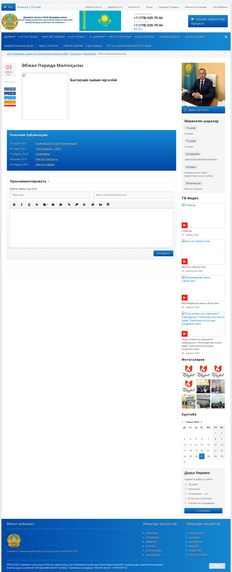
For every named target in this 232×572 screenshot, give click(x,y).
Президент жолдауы (169, 7)
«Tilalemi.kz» (195, 550)
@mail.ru (138, 28)
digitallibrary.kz (115, 7)
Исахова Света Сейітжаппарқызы (56, 143)
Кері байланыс (220, 7)
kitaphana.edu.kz (94, 7)
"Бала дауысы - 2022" (49, 148)
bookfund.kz (134, 7)
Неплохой (194, 489)
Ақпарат (10, 37)
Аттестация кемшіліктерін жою (129, 46)
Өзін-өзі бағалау (53, 37)
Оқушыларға (145, 37)
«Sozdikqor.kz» (153, 554)
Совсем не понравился (201, 503)
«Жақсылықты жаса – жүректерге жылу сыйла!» (199, 174)
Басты (149, 7)
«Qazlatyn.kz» (196, 541)
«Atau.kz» (194, 546)
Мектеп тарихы (45, 164)
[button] (14, 204)
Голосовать (203, 510)
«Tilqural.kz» (151, 533)
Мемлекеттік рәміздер (196, 7)
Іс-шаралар (97, 37)
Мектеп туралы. (193, 188)
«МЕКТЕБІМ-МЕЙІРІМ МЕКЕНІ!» (200, 159)
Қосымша (95, 46)
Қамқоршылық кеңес (19, 46)
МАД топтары (48, 46)
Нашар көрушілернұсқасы (208, 21)
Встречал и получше (200, 498)
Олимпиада (43, 154)
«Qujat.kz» (194, 537)
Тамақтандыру (169, 37)
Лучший (193, 484)
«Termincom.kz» (153, 550)
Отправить (163, 253)
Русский (36, 7)
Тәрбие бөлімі (73, 46)
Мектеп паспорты (47, 159)
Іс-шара (188, 133)
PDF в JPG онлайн (198, 554)
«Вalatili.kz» (151, 541)
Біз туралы (77, 37)
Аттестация (29, 37)
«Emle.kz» (150, 546)
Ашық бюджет (195, 37)
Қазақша (22, 7)
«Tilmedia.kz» (152, 537)
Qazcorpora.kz (196, 533)
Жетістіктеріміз (121, 37)
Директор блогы (198, 110)
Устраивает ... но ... (199, 493)
